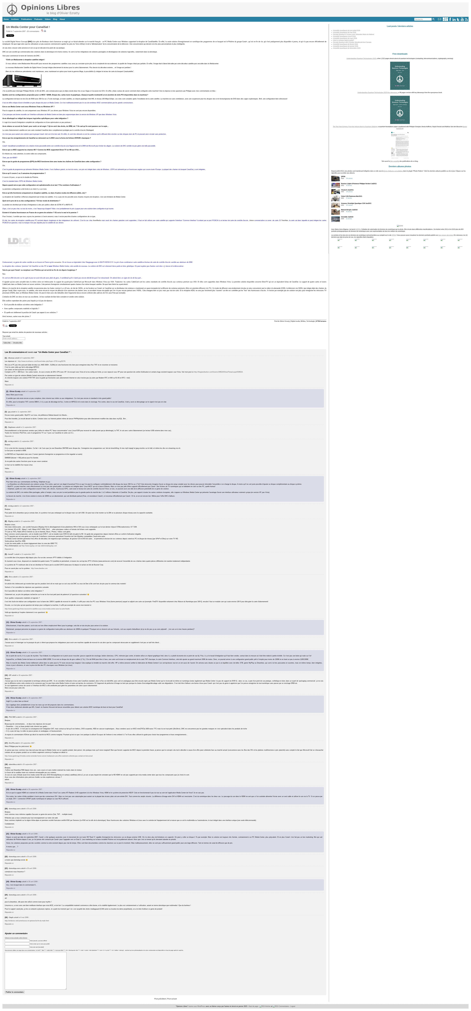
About (62, 19)
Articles (268, 1006)
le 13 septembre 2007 (26, 521)
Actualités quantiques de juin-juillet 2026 (346, 30)
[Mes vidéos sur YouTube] (462, 20)
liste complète (394, 161)
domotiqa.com (14, 809)
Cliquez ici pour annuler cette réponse (16, 938)
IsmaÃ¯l (11, 554)
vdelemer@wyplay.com (48, 546)
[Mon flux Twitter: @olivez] (458, 20)
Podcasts (38, 19)
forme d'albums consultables (393, 171)
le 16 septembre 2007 (25, 639)
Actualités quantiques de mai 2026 (344, 32)
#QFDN (358, 229)
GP (10, 675)
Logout (292, 1006)
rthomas (11, 358)
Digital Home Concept (18, 42)
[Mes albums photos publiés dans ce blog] (445, 20)
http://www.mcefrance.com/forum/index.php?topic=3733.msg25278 (41, 361)
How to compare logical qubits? (343, 40)
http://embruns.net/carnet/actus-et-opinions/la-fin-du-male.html (27, 921)
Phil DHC (12, 717)
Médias (303, 321)
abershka (12, 764)
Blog (55, 19)
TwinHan (284, 220)
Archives (15, 19)
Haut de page (253, 1006)
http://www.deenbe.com (39, 568)
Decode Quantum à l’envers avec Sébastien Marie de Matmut (353, 34)
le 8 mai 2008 (23, 917)
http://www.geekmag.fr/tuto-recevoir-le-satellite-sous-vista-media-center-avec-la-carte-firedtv (37, 609)
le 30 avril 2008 (30, 809)
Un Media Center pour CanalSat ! (28, 27)
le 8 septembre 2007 (27, 358)
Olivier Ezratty (285, 321)
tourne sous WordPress (197, 1006)
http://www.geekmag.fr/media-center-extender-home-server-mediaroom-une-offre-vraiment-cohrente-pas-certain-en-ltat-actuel (49, 756)
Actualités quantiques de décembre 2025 (346, 48)
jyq (9, 412)
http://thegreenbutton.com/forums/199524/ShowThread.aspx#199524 (218, 372)
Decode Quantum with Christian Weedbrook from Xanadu (352, 42)
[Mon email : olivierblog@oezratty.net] (439, 20)
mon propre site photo (445, 235)
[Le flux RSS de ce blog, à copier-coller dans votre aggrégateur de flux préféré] (466, 20)
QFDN (394, 235)
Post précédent (160, 999)
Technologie (310, 321)
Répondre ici (9, 385)
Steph (11, 917)
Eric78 (11, 743)
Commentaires (283, 1006)
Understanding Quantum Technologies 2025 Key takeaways (378, 92)
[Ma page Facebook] (450, 20)
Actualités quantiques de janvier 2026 (345, 46)
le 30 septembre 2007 (29, 764)
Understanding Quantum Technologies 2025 (361, 58)
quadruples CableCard (72, 282)
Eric (10, 577)
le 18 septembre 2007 (24, 675)
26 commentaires (33, 31)
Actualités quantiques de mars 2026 (345, 38)
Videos (48, 19)
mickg (10, 441)
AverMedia (97, 220)
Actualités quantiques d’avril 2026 (344, 36)
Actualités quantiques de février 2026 (345, 44)
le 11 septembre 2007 (23, 412)
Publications (26, 19)
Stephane (11, 427)
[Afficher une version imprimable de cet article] (45, 31)
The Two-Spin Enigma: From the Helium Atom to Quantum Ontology (355, 126)
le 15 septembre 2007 (25, 577)
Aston (251, 220)
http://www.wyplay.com (30, 546)
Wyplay (11, 521)
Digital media (295, 321)
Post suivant (172, 999)
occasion (57, 262)
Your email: (6, 336)
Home (6, 19)
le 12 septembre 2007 (25, 506)
